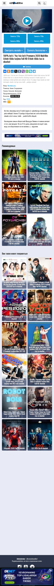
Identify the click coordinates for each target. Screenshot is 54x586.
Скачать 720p (15, 36)
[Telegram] (34, 71)
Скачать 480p (15, 41)
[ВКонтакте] (4, 71)
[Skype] (30, 71)
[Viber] (23, 71)
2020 (8, 99)
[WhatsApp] (26, 71)
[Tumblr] (19, 71)
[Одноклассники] (8, 71)
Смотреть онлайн (13, 50)
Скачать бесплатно (36, 50)
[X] (15, 71)
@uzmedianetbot (31, 559)
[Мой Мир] (12, 71)
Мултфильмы (12, 86)
